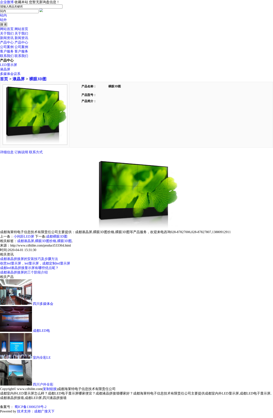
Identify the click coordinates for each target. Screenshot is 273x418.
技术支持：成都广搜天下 (36, 411)
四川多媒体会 (43, 303)
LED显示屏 (8, 65)
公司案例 (7, 47)
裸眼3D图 (37, 79)
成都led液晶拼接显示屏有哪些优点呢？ (29, 268)
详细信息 (7, 152)
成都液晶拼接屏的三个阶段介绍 (24, 272)
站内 (3, 15)
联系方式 (36, 152)
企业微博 (7, 2)
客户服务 (7, 51)
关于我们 (7, 33)
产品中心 (7, 42)
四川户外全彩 (43, 384)
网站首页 (7, 29)
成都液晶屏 (25, 241)
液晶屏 (5, 69)
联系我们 (7, 56)
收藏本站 (21, 2)
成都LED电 (41, 330)
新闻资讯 (7, 38)
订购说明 (21, 152)
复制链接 (50, 389)
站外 (3, 20)
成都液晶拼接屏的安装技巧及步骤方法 (29, 259)
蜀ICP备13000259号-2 (30, 407)
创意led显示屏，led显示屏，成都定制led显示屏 (35, 263)
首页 (4, 79)
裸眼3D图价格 (45, 241)
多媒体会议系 (10, 74)
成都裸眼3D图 (56, 236)
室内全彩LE (42, 357)
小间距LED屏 (24, 236)
